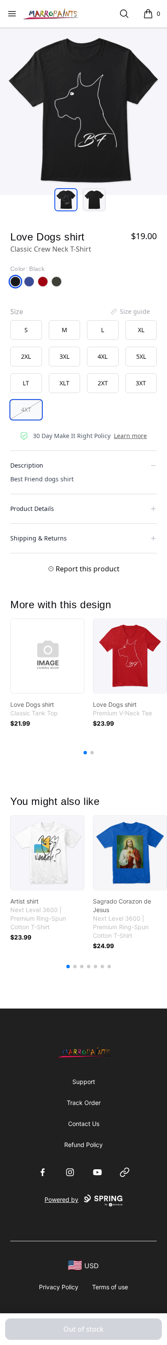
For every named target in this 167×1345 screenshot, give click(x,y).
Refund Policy (83, 1144)
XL (141, 330)
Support (83, 1081)
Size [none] (16, 311)
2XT (103, 383)
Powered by (61, 1199)
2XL (26, 356)
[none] (130, 311)
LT (26, 383)
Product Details (32, 508)
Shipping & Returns (38, 538)
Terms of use (110, 1287)
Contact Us (83, 1123)
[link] (47, 656)
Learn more (130, 436)
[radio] (26, 330)
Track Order (84, 1102)
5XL (141, 356)
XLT (64, 383)
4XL (102, 356)
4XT (26, 409)
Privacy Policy (58, 1287)
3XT (141, 383)
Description (26, 465)
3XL (64, 356)
